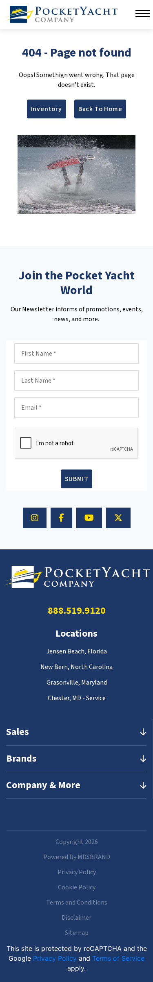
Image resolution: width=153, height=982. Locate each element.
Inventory (46, 108)
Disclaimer (76, 917)
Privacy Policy (77, 872)
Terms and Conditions (76, 902)
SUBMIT (77, 478)
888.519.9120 (77, 610)
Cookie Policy (76, 887)
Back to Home (100, 108)
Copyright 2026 (76, 841)
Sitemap (77, 932)
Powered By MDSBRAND (76, 857)
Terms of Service (118, 958)
